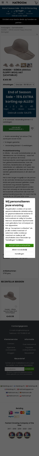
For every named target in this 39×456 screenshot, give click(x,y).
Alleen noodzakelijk (19, 250)
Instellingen (19, 254)
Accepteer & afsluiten (19, 245)
